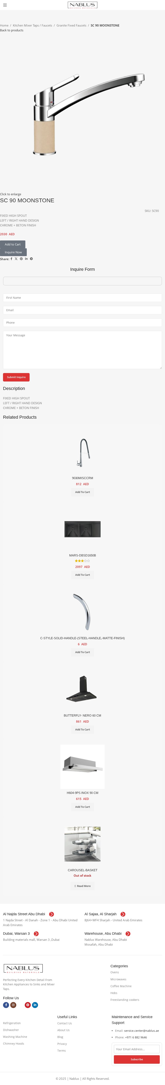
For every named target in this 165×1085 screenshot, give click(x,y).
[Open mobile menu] (5, 5)
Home (4, 25)
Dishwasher (11, 1030)
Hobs (113, 993)
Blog (60, 1037)
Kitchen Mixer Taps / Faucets (32, 25)
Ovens (114, 972)
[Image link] (23, 968)
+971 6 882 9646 (136, 1037)
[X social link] (16, 259)
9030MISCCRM (82, 478)
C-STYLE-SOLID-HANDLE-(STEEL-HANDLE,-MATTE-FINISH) (82, 638)
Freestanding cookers (124, 1000)
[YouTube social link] (21, 1005)
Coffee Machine (121, 986)
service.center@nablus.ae (141, 1031)
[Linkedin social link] (26, 259)
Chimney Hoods (13, 1043)
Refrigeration (12, 1023)
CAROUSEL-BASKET (82, 870)
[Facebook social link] (11, 259)
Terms (61, 1050)
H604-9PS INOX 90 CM (82, 793)
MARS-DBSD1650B (82, 555)
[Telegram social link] (31, 259)
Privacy (62, 1044)
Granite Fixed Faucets (71, 25)
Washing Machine (15, 1037)
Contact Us (64, 1023)
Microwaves (118, 979)
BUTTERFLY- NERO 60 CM (82, 715)
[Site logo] (82, 5)
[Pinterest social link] (21, 259)
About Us (63, 1030)
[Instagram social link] (13, 1005)
